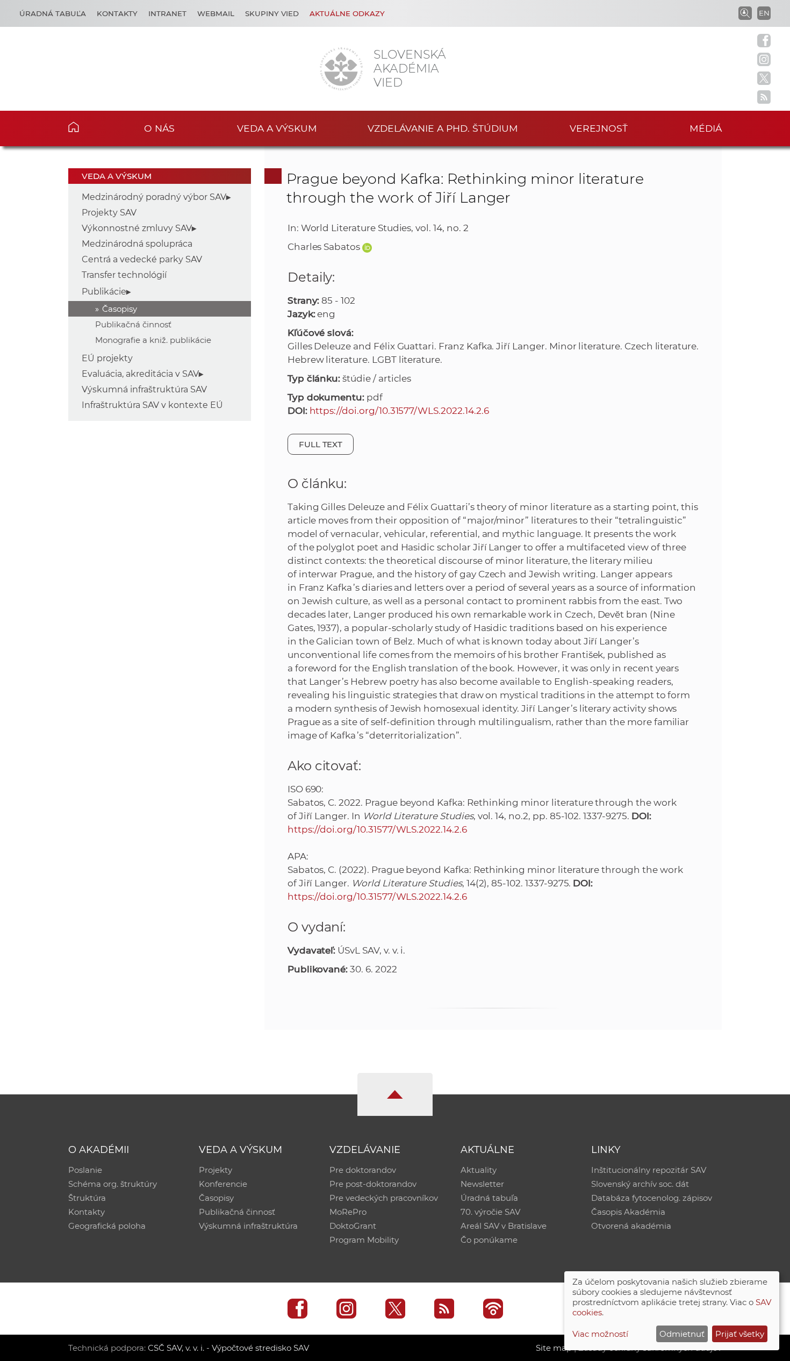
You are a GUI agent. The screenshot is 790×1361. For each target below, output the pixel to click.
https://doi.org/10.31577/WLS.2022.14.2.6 (399, 410)
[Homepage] (341, 68)
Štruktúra (87, 1198)
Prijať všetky (739, 1334)
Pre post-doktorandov (372, 1184)
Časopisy (119, 309)
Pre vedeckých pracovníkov (383, 1198)
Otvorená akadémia (631, 1226)
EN (764, 13)
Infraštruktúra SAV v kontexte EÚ (152, 405)
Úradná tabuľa (52, 13)
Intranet (167, 13)
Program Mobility (364, 1240)
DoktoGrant (352, 1226)
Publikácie (104, 291)
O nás (159, 128)
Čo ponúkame (489, 1240)
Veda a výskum (277, 128)
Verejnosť (599, 128)
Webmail (215, 13)
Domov (90, 127)
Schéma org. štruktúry (112, 1184)
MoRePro (348, 1212)
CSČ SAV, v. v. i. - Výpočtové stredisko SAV (228, 1348)
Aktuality (479, 1170)
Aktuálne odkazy (347, 13)
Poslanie (85, 1170)
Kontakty (117, 13)
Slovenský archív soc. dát (640, 1184)
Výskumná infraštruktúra (248, 1226)
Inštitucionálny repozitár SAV (648, 1170)
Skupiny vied (272, 13)
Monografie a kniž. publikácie (153, 340)
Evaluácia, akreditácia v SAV (140, 374)
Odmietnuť (682, 1334)
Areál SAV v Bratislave (504, 1226)
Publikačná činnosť (133, 324)
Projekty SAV (109, 212)
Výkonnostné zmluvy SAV (137, 228)
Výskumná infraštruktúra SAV (144, 389)
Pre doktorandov (362, 1170)
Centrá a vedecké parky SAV (142, 259)
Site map (554, 1348)
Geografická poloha (107, 1226)
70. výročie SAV (490, 1212)
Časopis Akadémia (628, 1212)
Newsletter (482, 1184)
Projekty (215, 1170)
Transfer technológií (124, 275)
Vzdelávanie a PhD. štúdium (443, 128)
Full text (321, 444)
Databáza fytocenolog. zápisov (651, 1198)
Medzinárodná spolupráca (137, 244)
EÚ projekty (107, 358)
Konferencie (223, 1184)
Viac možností (600, 1334)
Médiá (706, 128)
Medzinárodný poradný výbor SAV (154, 197)
